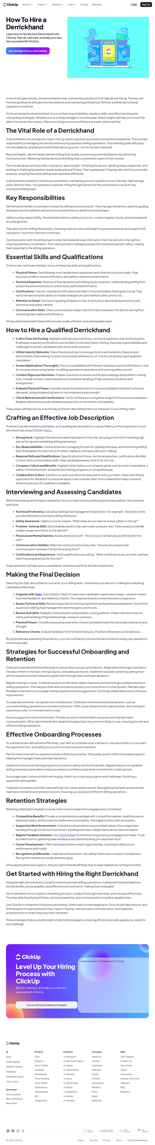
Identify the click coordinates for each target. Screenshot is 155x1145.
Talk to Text (12, 1081)
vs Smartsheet (70, 1083)
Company (97, 1052)
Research (125, 1091)
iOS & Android (13, 1094)
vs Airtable (68, 1100)
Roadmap (96, 1100)
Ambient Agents (14, 1066)
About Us (96, 1056)
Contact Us (126, 1061)
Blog (122, 1087)
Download (11, 1089)
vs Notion (68, 1096)
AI (7, 1052)
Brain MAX (11, 1103)
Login (134, 4)
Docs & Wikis (41, 1065)
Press (95, 1091)
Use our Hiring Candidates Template (47, 1005)
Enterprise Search (15, 1076)
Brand (95, 1096)
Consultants (98, 1083)
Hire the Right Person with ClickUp (28, 50)
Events (95, 1074)
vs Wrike (67, 1087)
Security (94, 1140)
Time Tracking (42, 1078)
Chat (37, 1056)
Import (123, 1070)
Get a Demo (126, 1065)
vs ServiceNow (71, 1070)
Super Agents (13, 1061)
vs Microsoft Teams (73, 1061)
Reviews (96, 1087)
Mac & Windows (14, 1099)
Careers (96, 1061)
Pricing (84, 4)
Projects (39, 1061)
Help (122, 1052)
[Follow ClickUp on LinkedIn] (8, 1131)
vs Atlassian (69, 1056)
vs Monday (69, 1074)
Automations (41, 1087)
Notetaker (11, 1071)
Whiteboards (41, 1091)
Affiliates (96, 1070)
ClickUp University (129, 1078)
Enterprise (97, 4)
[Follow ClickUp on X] (23, 1131)
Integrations (41, 1100)
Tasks (38, 594)
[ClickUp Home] (10, 4)
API (36, 1096)
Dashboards (41, 1074)
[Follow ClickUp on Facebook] (13, 1131)
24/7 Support (127, 1056)
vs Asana (68, 1065)
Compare (68, 1052)
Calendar (39, 1070)
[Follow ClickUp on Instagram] (18, 1131)
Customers (97, 1065)
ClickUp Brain (67, 835)
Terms (119, 1140)
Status (81, 1140)
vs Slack (67, 1078)
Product (39, 1052)
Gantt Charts (41, 1083)
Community (126, 1074)
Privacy (106, 1140)
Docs (48, 430)
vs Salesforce (70, 1091)
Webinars (125, 1083)
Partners (96, 1078)
